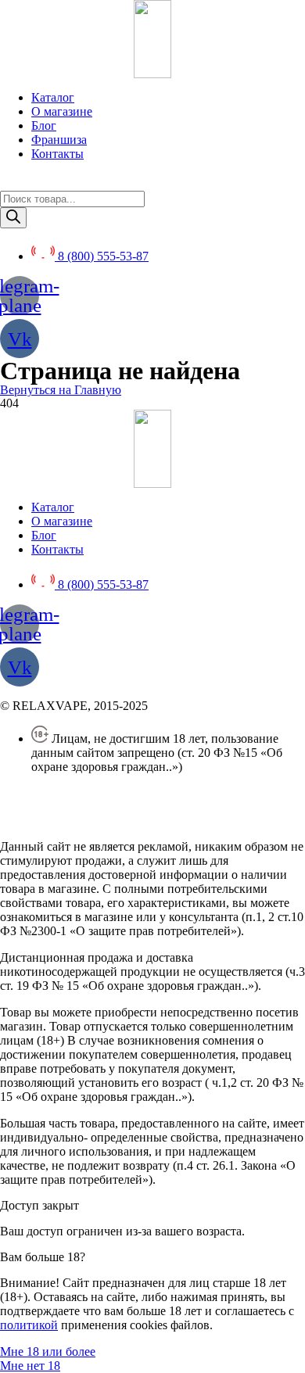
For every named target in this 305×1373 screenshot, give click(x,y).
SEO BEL (127, 819)
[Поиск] (13, 217)
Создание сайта (41, 819)
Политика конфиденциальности (85, 793)
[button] (60, 389)
